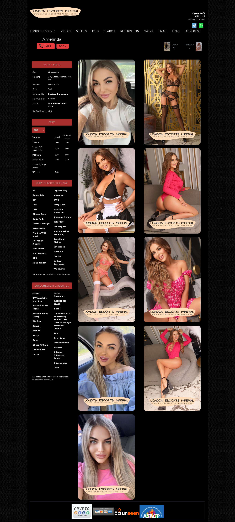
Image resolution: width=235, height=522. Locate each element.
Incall (57, 309)
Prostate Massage (58, 211)
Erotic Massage (41, 223)
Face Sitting (39, 228)
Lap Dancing (60, 190)
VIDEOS (66, 31)
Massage (58, 195)
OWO (56, 200)
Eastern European (58, 94)
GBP (36, 130)
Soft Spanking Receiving (61, 233)
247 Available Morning (40, 299)
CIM (35, 204)
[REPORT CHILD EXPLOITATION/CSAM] (152, 511)
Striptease (59, 247)
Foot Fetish (39, 248)
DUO (95, 31)
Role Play (58, 222)
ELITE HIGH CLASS (60, 302)
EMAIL (162, 31)
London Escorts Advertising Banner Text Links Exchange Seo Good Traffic (62, 321)
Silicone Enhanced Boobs (59, 355)
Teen (56, 367)
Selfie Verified (61, 342)
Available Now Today (40, 315)
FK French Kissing (38, 242)
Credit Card (39, 349)
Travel (57, 256)
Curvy (36, 354)
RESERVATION (129, 31)
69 (34, 190)
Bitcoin (36, 326)
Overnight (59, 338)
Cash (35, 340)
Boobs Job (38, 195)
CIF (34, 200)
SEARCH (109, 31)
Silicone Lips (60, 363)
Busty (36, 335)
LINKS (176, 31)
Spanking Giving (59, 240)
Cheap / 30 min (41, 345)
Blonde (36, 330)
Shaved (58, 347)
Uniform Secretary (59, 262)
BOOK (62, 46)
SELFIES (81, 31)
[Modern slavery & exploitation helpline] (127, 511)
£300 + (36, 293)
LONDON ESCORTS (43, 31)
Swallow (58, 251)
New (56, 333)
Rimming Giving (62, 217)
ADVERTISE (193, 31)
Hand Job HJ (39, 263)
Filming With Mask (39, 234)
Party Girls (59, 204)
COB (35, 209)
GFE (35, 258)
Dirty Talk (38, 219)
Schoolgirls (60, 226)
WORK (148, 31)
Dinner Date (39, 214)
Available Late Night (40, 307)
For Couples (39, 253)
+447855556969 (196, 19)
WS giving (59, 269)
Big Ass (37, 321)
